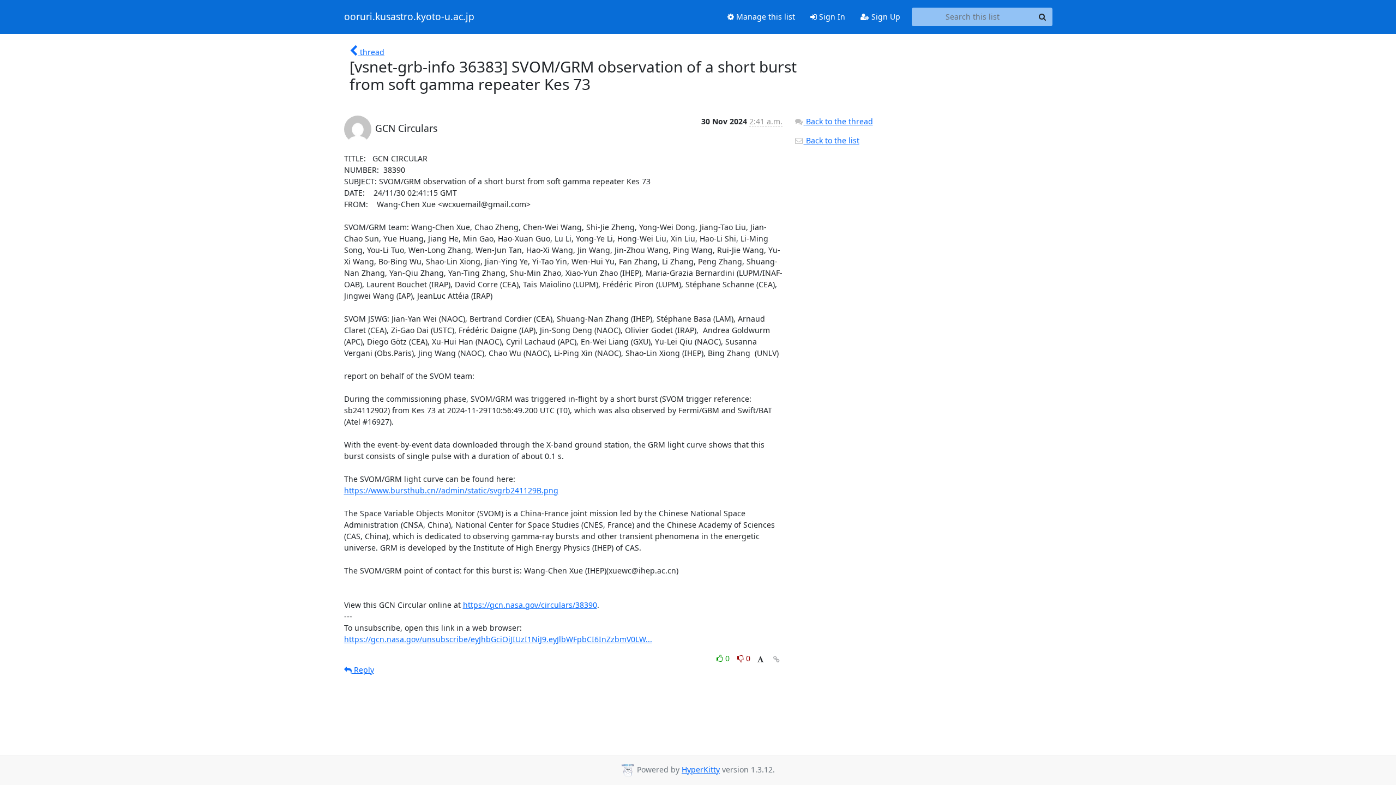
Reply (363, 670)
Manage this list (764, 16)
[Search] (1042, 17)
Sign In (831, 16)
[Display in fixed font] (760, 660)
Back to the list (831, 140)
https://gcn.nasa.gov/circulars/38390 (530, 605)
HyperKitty (701, 769)
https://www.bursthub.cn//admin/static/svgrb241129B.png (451, 490)
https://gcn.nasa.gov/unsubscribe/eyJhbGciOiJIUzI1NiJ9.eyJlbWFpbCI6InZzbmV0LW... (498, 639)
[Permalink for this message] (777, 659)
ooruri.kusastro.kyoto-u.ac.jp (409, 16)
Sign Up (884, 16)
